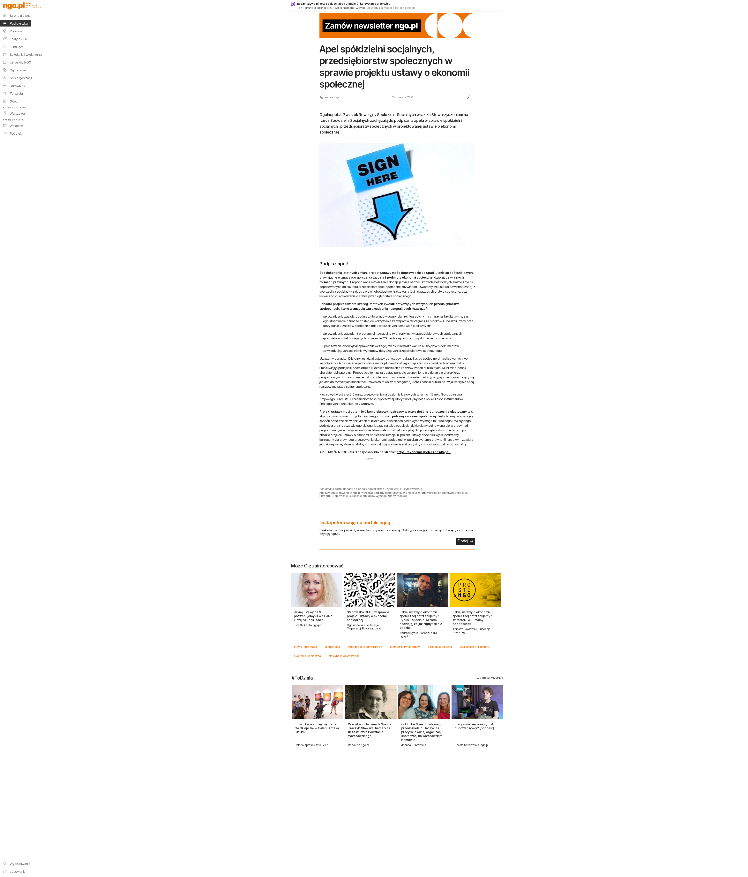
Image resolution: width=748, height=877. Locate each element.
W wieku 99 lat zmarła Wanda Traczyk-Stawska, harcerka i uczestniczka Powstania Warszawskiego (369, 730)
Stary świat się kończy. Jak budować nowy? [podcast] (474, 726)
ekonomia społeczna (307, 656)
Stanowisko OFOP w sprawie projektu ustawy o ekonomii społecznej (368, 616)
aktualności (332, 646)
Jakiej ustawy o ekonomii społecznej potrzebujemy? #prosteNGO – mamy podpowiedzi (472, 618)
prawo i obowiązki (306, 646)
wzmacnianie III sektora (474, 646)
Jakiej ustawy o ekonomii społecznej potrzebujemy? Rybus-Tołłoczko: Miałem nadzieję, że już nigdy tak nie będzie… (421, 620)
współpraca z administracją (365, 646)
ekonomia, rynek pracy (405, 646)
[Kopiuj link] (468, 97)
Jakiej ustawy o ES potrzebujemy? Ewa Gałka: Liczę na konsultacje (313, 616)
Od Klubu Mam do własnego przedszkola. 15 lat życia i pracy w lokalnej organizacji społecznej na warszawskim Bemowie (422, 732)
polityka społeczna (440, 646)
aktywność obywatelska (344, 656)
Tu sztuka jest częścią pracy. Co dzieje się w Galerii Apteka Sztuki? (317, 728)
